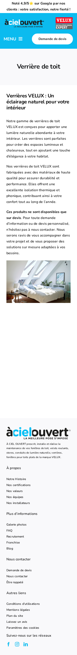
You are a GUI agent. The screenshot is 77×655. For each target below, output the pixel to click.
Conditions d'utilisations (23, 603)
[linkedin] (26, 644)
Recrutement (15, 536)
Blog (9, 548)
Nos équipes (15, 497)
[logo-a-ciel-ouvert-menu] (24, 20)
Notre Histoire (16, 479)
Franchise (13, 542)
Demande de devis (19, 570)
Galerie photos (16, 524)
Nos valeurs (14, 491)
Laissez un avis (16, 621)
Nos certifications (18, 485)
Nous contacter (17, 576)
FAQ (9, 530)
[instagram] (17, 644)
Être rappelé (14, 582)
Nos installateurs (18, 503)
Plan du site (14, 615)
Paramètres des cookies (22, 627)
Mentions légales (18, 609)
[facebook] (8, 644)
